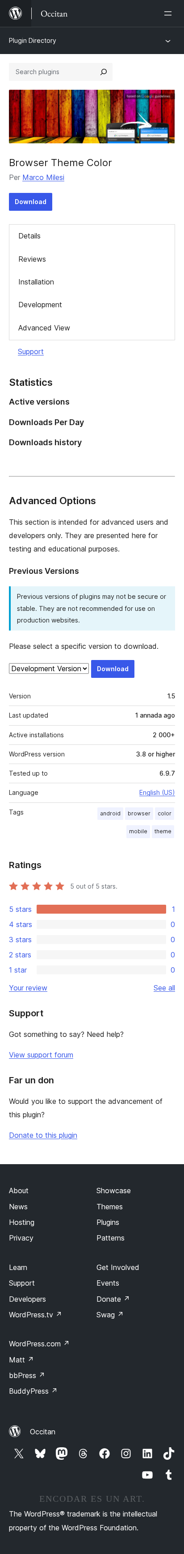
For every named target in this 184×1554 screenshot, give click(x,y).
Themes (109, 1206)
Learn (18, 1267)
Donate (113, 1299)
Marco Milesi (43, 177)
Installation (36, 281)
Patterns (110, 1237)
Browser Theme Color (60, 162)
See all (164, 987)
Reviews (32, 259)
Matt (21, 1359)
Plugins (107, 1222)
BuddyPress (33, 1391)
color (164, 813)
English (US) (157, 792)
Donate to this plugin (43, 1135)
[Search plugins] (104, 72)
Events (107, 1282)
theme (163, 831)
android (110, 813)
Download (30, 201)
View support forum (41, 1054)
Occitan (42, 1431)
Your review (28, 987)
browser (139, 813)
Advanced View (44, 327)
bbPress (27, 1375)
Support (31, 351)
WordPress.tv (35, 1314)
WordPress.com (39, 1343)
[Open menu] (169, 13)
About (19, 1190)
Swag (110, 1314)
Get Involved (117, 1267)
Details (29, 235)
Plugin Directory (32, 40)
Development (40, 304)
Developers (27, 1299)
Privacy (21, 1237)
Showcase (113, 1190)
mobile (138, 831)
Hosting (21, 1222)
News (18, 1206)
